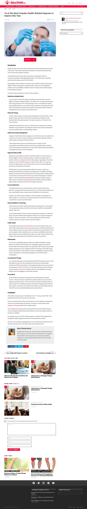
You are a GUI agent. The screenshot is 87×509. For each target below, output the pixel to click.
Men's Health (48, 470)
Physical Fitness (36, 471)
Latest (69, 3)
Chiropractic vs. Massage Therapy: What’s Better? (41, 376)
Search (81, 13)
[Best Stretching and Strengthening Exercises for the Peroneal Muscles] (43, 465)
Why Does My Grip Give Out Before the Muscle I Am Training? (16, 376)
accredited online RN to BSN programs (28, 160)
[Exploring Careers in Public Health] (16, 409)
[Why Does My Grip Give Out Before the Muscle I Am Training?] (16, 367)
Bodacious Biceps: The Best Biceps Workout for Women (15, 474)
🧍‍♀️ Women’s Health (42, 6)
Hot (76, 3)
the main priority (27, 226)
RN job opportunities (28, 179)
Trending (80, 3)
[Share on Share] (5, 65)
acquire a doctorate (19, 269)
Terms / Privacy (80, 507)
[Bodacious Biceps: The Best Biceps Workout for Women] (16, 465)
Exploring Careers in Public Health (41, 404)
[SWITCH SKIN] (80, 6)
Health (46, 373)
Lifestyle (51, 373)
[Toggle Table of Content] (33, 60)
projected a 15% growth (14, 305)
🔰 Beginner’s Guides (21, 6)
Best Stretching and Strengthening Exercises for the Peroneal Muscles (42, 474)
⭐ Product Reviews (53, 6)
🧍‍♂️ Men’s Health (32, 6)
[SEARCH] (78, 6)
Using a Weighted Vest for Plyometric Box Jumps (42, 500)
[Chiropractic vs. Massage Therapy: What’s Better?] (43, 367)
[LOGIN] (82, 6)
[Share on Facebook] (5, 60)
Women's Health (15, 471)
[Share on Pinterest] (5, 63)
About (74, 507)
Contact (70, 507)
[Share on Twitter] (5, 61)
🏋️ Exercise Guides (9, 6)
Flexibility (40, 470)
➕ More (62, 6)
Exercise (13, 373)
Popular (73, 3)
